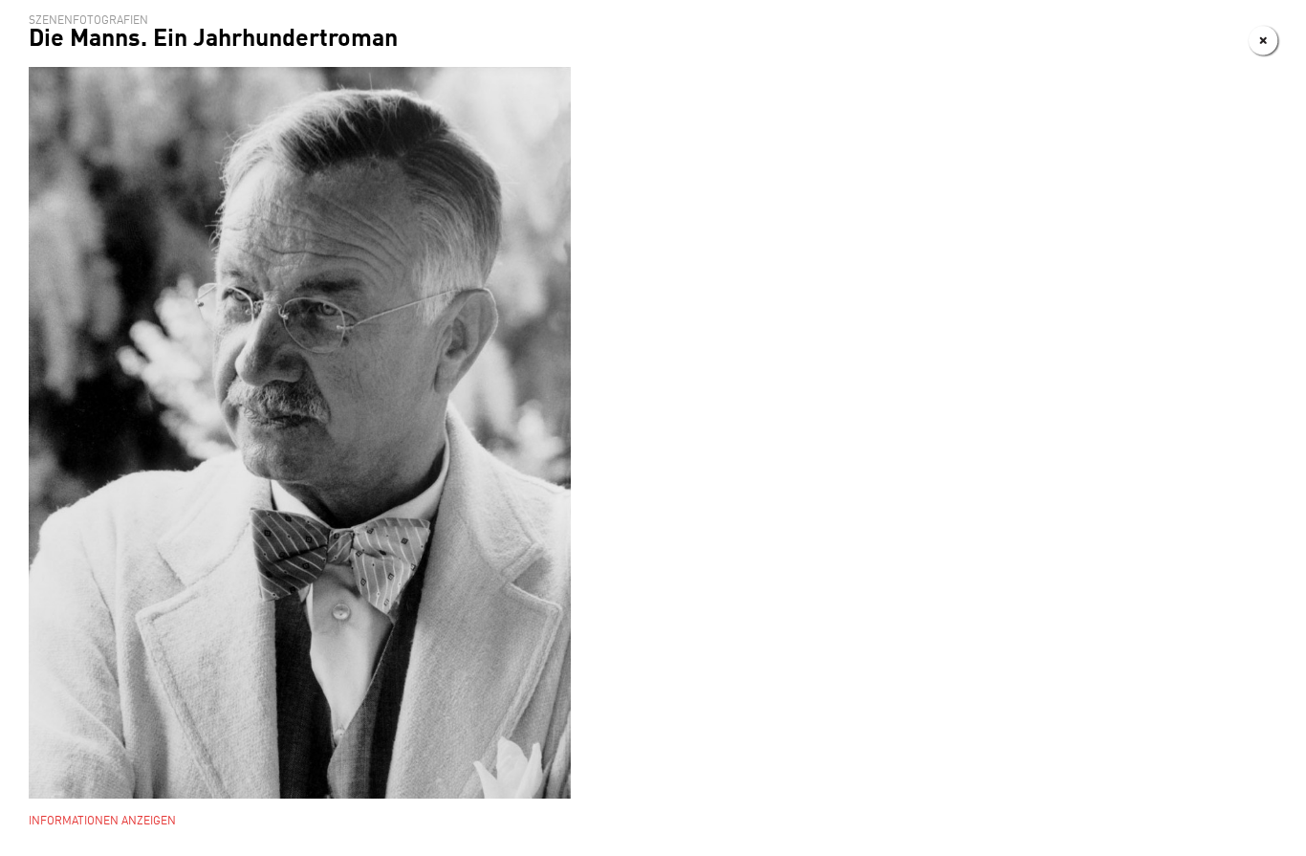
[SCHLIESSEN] (1264, 40)
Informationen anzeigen (102, 821)
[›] (1227, 40)
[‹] (1190, 40)
